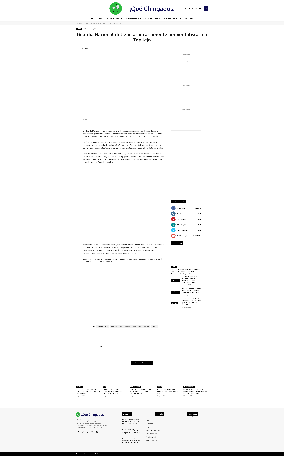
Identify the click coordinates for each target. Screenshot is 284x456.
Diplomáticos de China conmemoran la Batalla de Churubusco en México (112, 391)
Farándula (174, 303)
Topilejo (154, 326)
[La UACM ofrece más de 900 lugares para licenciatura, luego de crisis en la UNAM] (195, 376)
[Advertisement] (186, 166)
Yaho (86, 48)
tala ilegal (146, 326)
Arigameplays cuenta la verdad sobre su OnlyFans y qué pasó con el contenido (131, 431)
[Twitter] (193, 8)
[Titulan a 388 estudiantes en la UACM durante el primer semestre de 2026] (142, 376)
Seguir (199, 213)
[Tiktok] (189, 8)
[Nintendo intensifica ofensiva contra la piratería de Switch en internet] (186, 256)
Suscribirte (197, 236)
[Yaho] (79, 48)
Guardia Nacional (124, 326)
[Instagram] (196, 8)
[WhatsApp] (195, 48)
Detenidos (114, 326)
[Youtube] (200, 8)
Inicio (77, 23)
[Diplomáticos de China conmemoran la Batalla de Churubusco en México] (115, 376)
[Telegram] (200, 48)
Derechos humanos (103, 326)
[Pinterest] (190, 48)
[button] (206, 8)
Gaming (174, 266)
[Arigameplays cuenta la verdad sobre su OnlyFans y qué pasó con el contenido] (116, 432)
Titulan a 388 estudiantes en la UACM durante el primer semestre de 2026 (191, 290)
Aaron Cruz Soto (176, 274)
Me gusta (198, 208)
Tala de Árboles (137, 326)
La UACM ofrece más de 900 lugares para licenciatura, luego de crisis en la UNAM (191, 279)
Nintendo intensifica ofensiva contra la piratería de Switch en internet (185, 270)
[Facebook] (185, 8)
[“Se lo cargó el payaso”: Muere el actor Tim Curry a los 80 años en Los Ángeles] (175, 301)
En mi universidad (175, 280)
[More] (205, 48)
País (104, 386)
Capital (82, 23)
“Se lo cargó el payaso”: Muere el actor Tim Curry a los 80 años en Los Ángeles (191, 301)
